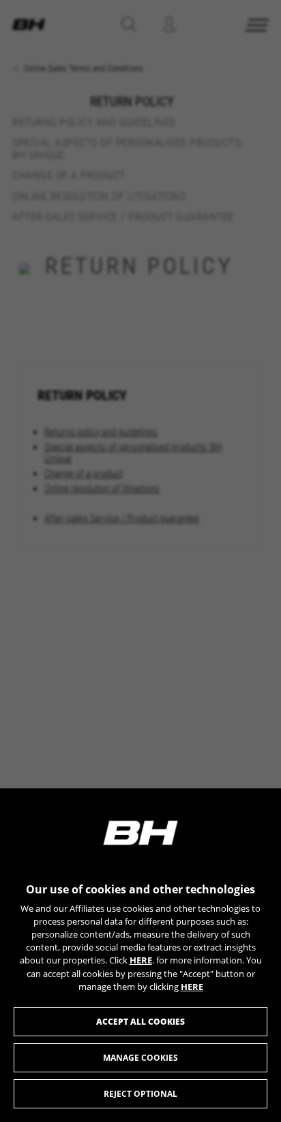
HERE (141, 960)
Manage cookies (140, 1057)
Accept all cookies (140, 1021)
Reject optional (140, 1094)
